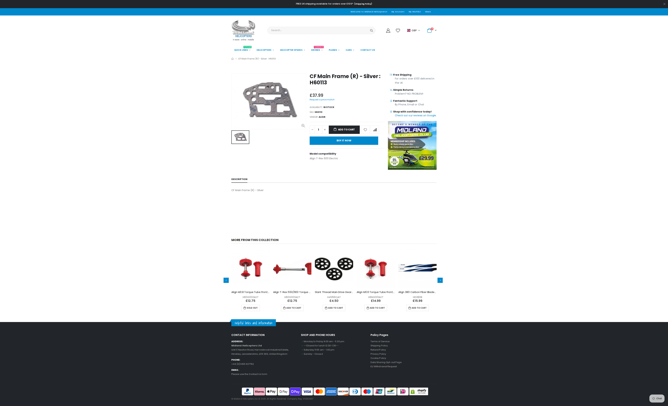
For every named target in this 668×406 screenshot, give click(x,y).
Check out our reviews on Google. (415, 115)
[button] (414, 30)
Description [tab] (239, 179)
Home (232, 58)
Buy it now (344, 140)
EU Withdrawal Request (384, 366)
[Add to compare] (375, 130)
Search (371, 30)
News (428, 11)
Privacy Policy (378, 354)
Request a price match (322, 99)
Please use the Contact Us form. (249, 374)
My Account (397, 11)
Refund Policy (378, 349)
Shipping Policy (363, 4)
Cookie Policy (378, 358)
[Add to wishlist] (365, 130)
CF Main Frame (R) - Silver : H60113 (345, 79)
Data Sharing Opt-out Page (386, 362)
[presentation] (226, 280)
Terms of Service (380, 341)
